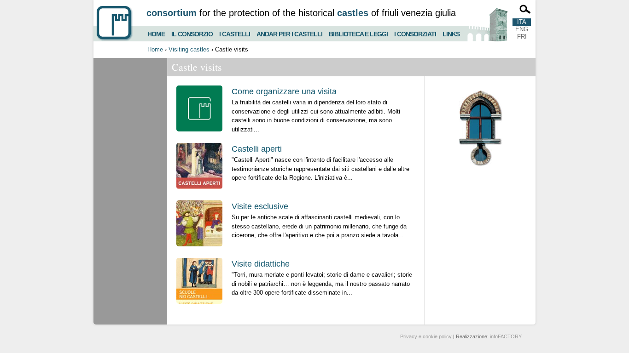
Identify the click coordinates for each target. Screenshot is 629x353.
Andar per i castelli (289, 32)
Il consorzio (192, 32)
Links (451, 32)
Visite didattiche (261, 263)
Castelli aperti (257, 149)
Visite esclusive (260, 206)
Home (156, 32)
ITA (521, 21)
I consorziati (415, 32)
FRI (522, 36)
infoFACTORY (506, 336)
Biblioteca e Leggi (358, 32)
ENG (521, 29)
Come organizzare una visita (284, 91)
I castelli (234, 32)
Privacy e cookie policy (426, 336)
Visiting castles (189, 49)
